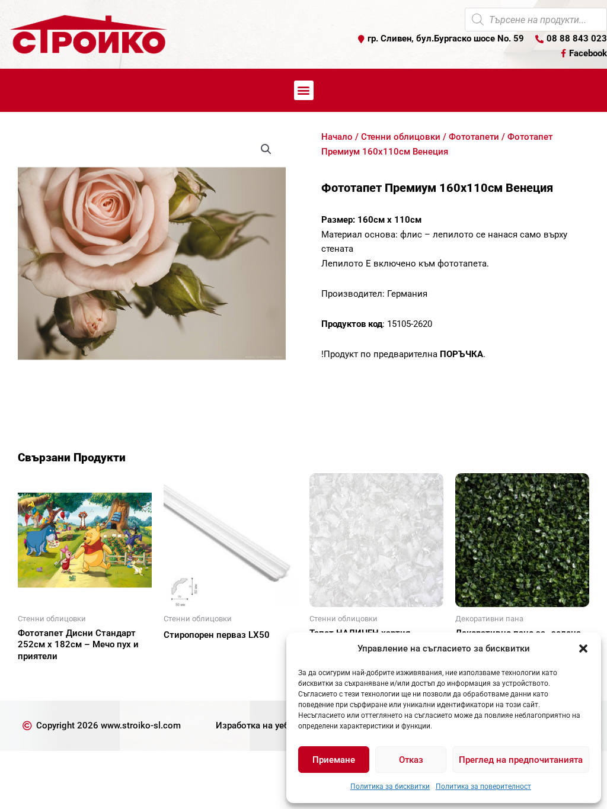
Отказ (411, 760)
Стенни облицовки (400, 136)
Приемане (333, 760)
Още (41, 677)
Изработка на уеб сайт (263, 725)
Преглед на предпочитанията (521, 760)
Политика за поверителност (483, 786)
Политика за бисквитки (390, 786)
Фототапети (474, 136)
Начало (337, 136)
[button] (583, 648)
